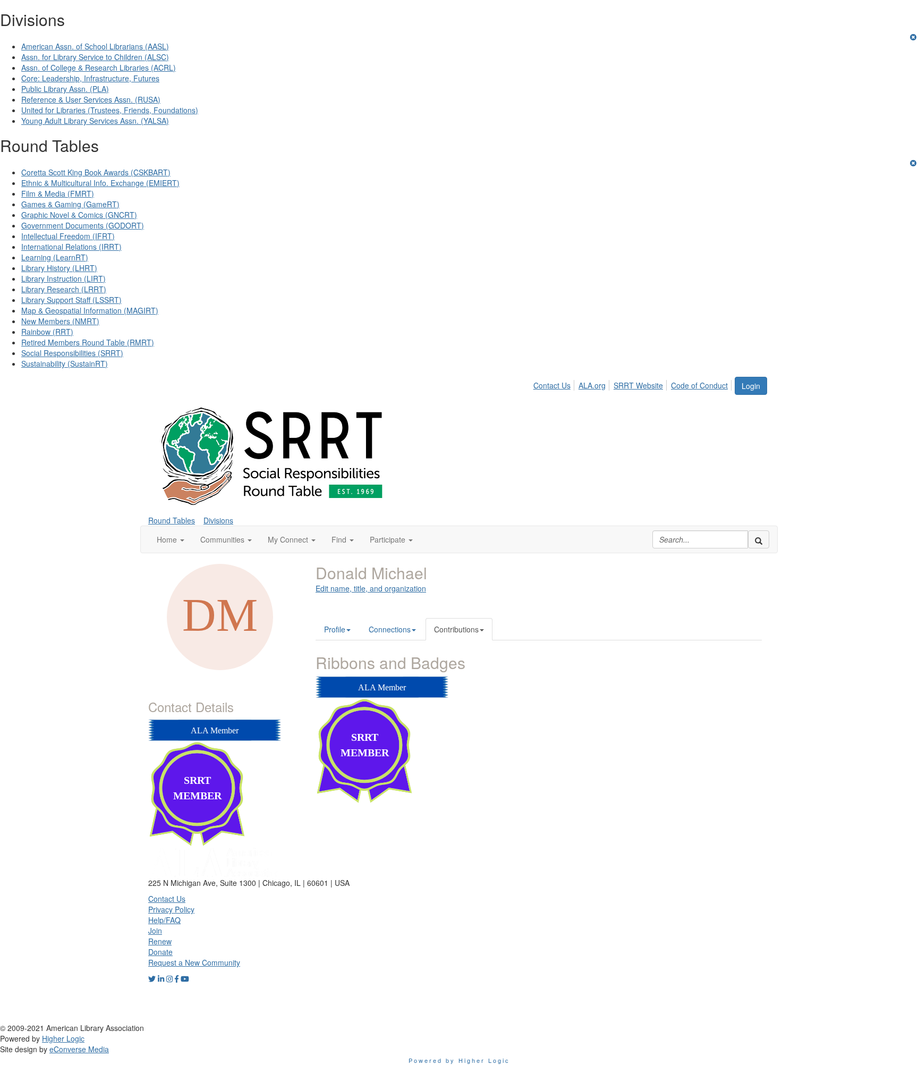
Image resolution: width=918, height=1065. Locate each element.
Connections (390, 629)
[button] (170, 539)
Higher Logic (63, 1038)
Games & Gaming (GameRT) (70, 204)
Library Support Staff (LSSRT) (71, 299)
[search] (758, 539)
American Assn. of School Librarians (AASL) (95, 46)
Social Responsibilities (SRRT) (72, 353)
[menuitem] (554, 384)
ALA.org (592, 385)
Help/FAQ (164, 920)
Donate (160, 951)
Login (751, 386)
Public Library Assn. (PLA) (65, 88)
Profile (334, 629)
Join (155, 930)
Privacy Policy (171, 909)
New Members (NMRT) (60, 321)
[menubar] (633, 384)
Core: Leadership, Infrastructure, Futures (90, 78)
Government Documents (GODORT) (82, 225)
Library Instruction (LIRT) (63, 278)
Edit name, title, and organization (371, 588)
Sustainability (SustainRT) (64, 363)
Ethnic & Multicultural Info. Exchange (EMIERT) (100, 183)
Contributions (456, 629)
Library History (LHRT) (59, 268)
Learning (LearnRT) (54, 257)
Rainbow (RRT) (47, 331)
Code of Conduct (699, 385)
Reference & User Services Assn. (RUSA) (90, 99)
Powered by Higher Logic (459, 1060)
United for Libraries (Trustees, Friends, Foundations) (109, 110)
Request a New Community (194, 962)
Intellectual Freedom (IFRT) (68, 236)
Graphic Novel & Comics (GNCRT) (79, 214)
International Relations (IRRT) (71, 246)
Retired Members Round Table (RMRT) (87, 342)
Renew (160, 941)
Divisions (218, 520)
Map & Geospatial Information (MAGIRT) (89, 310)
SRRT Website (638, 385)
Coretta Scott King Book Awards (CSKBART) (96, 172)
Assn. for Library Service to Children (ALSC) (95, 57)
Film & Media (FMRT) (57, 193)
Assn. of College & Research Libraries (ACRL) (98, 67)
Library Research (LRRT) (63, 289)
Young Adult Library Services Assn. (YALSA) (95, 120)
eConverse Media (79, 1049)
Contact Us (552, 385)
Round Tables (171, 520)
